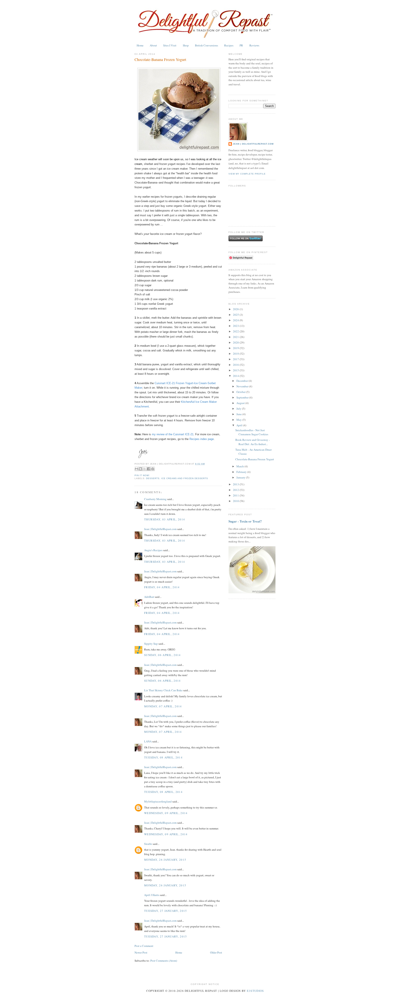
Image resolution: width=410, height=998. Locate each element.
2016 (236, 365)
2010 (236, 501)
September (242, 397)
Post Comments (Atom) (163, 960)
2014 (236, 376)
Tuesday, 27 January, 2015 (165, 911)
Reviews (254, 45)
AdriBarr (149, 597)
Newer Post (141, 952)
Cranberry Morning (155, 499)
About (153, 45)
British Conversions (206, 45)
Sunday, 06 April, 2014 (162, 655)
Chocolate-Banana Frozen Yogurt (160, 59)
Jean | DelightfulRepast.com (160, 529)
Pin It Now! (142, 475)
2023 (236, 326)
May (239, 420)
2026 (236, 309)
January (241, 477)
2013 (236, 484)
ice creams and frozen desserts (184, 478)
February (241, 472)
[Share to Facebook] (148, 469)
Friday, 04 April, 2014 (162, 587)
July (239, 408)
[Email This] (136, 469)
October (241, 392)
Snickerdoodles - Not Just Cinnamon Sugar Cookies (251, 432)
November (242, 386)
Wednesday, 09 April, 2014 (166, 813)
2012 (236, 490)
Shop (186, 45)
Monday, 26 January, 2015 (165, 860)
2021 (236, 337)
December (242, 381)
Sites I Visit (169, 45)
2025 (236, 315)
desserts (153, 478)
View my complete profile (247, 174)
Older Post (216, 952)
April (239, 425)
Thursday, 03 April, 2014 (164, 519)
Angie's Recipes (153, 550)
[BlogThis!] (140, 469)
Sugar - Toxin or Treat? (245, 521)
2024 (236, 320)
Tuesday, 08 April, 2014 (163, 757)
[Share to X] (144, 469)
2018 (236, 353)
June (239, 414)
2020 (236, 342)
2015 (236, 370)
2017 (236, 359)
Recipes (228, 45)
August (240, 403)
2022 (236, 331)
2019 (236, 348)
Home (140, 45)
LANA (148, 741)
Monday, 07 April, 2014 (163, 706)
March (240, 466)
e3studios (255, 991)
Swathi (148, 844)
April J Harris (151, 895)
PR (241, 45)
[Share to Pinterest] (153, 469)
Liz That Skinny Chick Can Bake (163, 690)
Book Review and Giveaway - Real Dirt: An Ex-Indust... (252, 442)
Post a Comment (144, 946)
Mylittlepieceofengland (158, 801)
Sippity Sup (151, 644)
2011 (236, 495)
